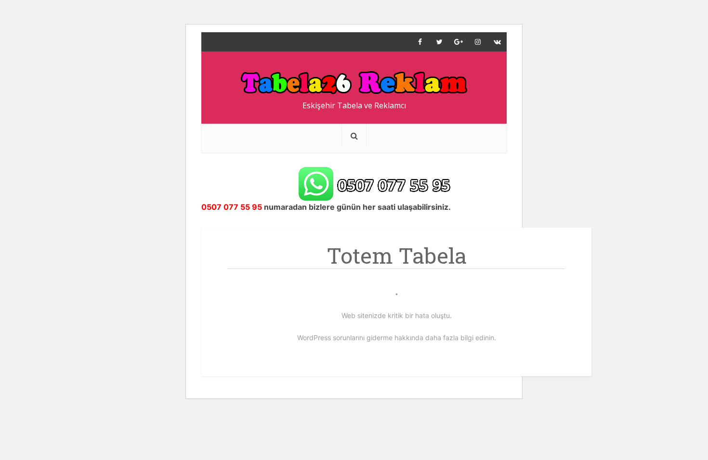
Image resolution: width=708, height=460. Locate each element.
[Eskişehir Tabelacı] (354, 78)
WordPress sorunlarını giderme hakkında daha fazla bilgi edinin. (396, 337)
